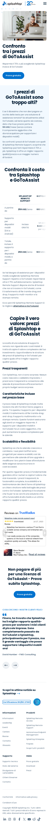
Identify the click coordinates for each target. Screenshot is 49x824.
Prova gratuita (13, 75)
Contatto (7, 741)
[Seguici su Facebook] (19, 819)
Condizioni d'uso (10, 802)
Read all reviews (37, 554)
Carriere (6, 732)
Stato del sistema (10, 766)
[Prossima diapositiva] (15, 665)
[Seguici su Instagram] (9, 819)
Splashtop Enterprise (35, 739)
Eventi (5, 727)
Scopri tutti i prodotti (35, 748)
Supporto (7, 755)
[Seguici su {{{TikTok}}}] (39, 819)
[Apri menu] (45, 3)
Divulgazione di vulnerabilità (9, 771)
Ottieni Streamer (10, 777)
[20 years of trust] (29, 3)
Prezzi (28, 770)
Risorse (6, 736)
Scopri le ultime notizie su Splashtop (19, 691)
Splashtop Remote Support (34, 726)
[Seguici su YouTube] (29, 819)
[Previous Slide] (4, 533)
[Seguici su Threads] (14, 819)
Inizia (29, 755)
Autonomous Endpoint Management (36, 733)
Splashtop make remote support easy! (20, 518)
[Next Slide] (44, 533)
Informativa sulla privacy (26, 797)
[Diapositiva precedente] (6, 665)
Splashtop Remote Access (34, 719)
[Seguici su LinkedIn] (5, 819)
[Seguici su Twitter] (24, 819)
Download (30, 766)
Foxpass (29, 743)
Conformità (8, 797)
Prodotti (30, 712)
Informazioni (9, 712)
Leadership (7, 723)
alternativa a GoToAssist (26, 306)
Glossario (6, 745)
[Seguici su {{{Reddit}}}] (34, 819)
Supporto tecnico (10, 761)
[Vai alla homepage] (12, 3)
